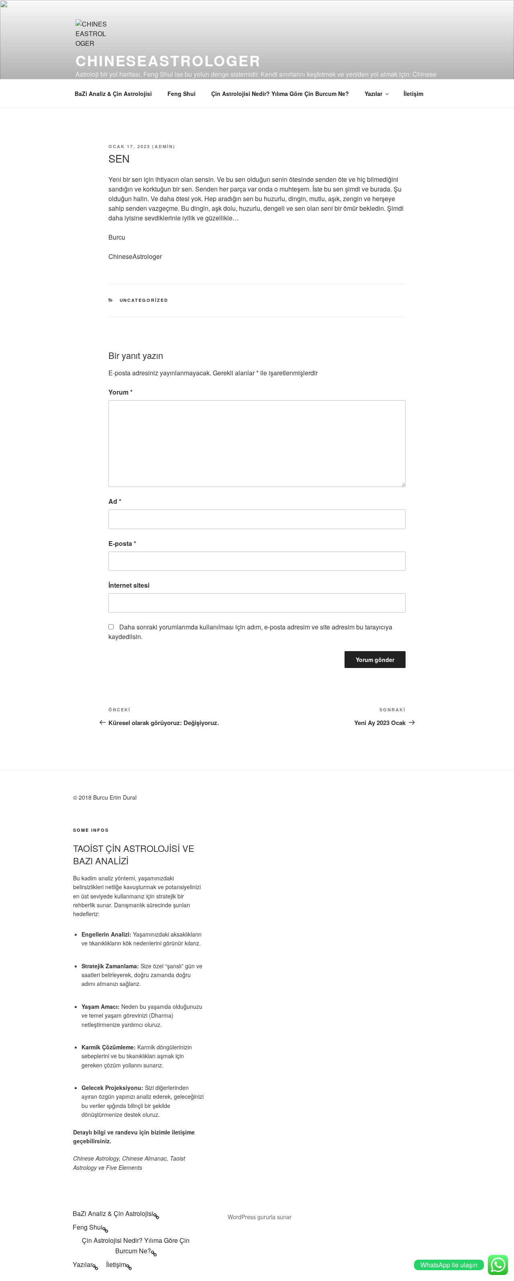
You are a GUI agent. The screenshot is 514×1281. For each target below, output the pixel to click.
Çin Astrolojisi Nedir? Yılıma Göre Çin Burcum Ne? (280, 94)
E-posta (122, 543)
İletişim (413, 94)
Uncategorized (144, 300)
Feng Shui (181, 94)
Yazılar (373, 94)
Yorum (120, 392)
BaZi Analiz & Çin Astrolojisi (113, 94)
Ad (114, 501)
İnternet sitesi (128, 585)
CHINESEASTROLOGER (168, 60)
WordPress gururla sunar (260, 1217)
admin (164, 146)
